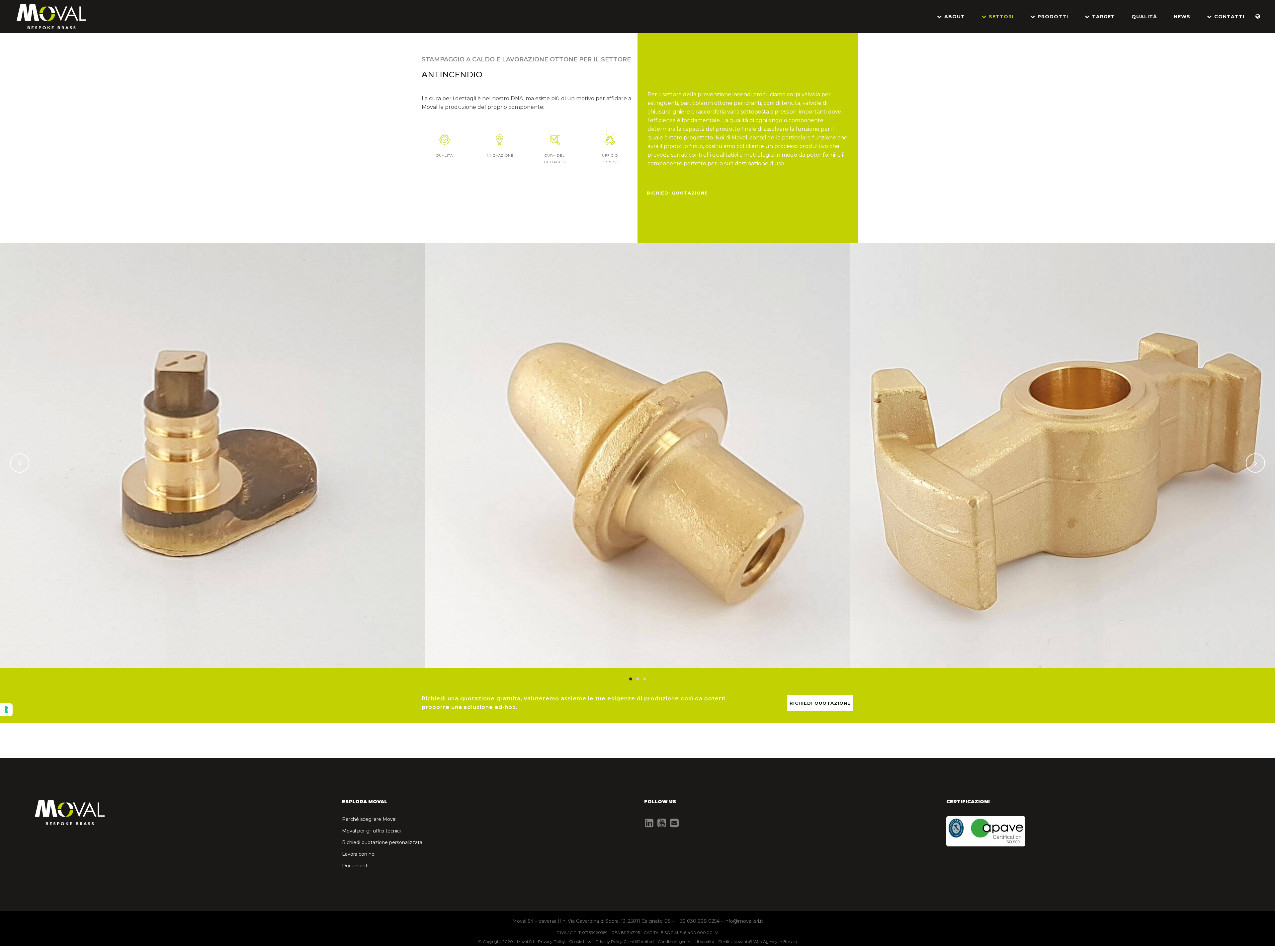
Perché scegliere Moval (369, 819)
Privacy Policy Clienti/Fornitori (624, 941)
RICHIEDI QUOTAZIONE (677, 193)
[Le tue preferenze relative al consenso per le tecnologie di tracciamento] (6, 709)
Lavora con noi (359, 854)
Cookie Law (580, 941)
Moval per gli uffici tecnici (371, 831)
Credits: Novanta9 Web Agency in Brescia (757, 941)
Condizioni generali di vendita (686, 941)
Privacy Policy (551, 941)
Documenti (355, 866)
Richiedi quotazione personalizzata (382, 842)
